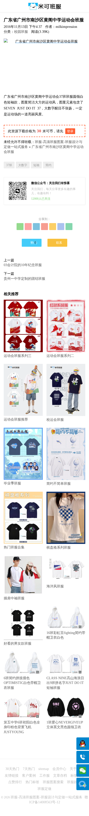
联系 (57, 242)
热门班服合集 (14, 547)
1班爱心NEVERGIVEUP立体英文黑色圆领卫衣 (64, 724)
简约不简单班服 (58, 483)
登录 (70, 131)
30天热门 (12, 769)
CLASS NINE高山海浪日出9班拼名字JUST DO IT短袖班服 (65, 683)
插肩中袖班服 (14, 598)
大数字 (22, 165)
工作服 (44, 775)
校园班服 (21, 32)
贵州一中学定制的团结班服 (24, 279)
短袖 (36, 165)
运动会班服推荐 (16, 419)
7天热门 (29, 769)
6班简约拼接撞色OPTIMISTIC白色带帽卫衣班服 (22, 683)
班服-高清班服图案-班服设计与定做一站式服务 (46, 797)
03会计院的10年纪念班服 (23, 265)
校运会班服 (55, 420)
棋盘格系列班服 (58, 547)
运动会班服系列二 (60, 355)
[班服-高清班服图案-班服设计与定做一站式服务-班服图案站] (44, 6)
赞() (31, 242)
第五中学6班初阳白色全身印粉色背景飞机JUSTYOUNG (22, 727)
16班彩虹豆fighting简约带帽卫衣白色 (65, 635)
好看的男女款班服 (17, 643)
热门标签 (32, 782)
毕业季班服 (12, 483)
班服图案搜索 (53, 782)
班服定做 (44, 789)
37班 (9, 165)
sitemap (43, 769)
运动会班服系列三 (17, 355)
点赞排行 (15, 782)
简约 (48, 165)
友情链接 (12, 775)
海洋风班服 (55, 586)
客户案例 (29, 775)
